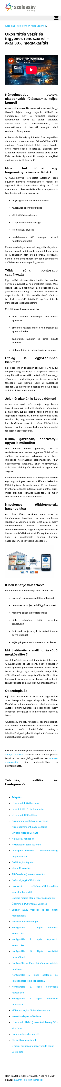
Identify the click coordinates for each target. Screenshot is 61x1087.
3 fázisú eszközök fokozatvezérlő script (33, 1046)
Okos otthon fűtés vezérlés (31, 25)
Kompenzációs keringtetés (26, 1034)
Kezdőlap (10, 25)
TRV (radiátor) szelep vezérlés (28, 874)
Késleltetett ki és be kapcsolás (28, 809)
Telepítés (17, 797)
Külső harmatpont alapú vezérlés (29, 826)
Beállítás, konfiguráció (23, 862)
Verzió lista (17, 1051)
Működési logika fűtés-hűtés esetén (31, 1010)
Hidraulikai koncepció (23, 838)
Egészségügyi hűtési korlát (26, 880)
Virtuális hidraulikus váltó (25, 832)
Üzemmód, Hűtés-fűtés (24, 815)
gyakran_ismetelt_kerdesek (28, 1079)
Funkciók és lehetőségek (25, 921)
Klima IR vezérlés (21, 868)
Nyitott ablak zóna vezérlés (26, 844)
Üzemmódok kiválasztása (25, 803)
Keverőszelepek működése (26, 1016)
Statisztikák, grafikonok (24, 1040)
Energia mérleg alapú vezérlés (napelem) (34, 898)
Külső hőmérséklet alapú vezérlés (30, 821)
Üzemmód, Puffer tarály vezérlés (29, 903)
